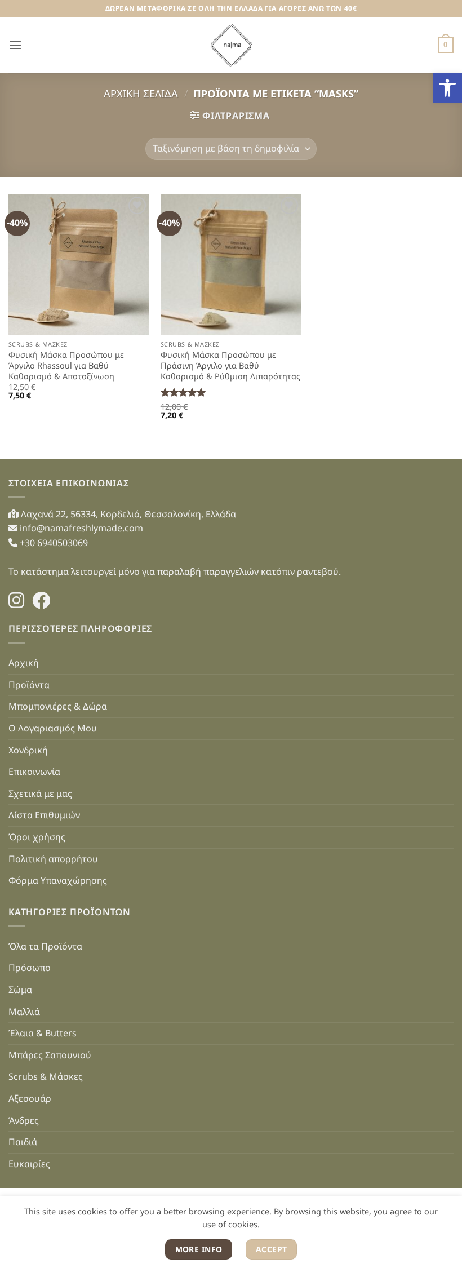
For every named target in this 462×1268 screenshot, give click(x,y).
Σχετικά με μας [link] (40, 793)
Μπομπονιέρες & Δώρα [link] (57, 706)
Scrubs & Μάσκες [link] (45, 1076)
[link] (447, 88)
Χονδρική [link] (28, 750)
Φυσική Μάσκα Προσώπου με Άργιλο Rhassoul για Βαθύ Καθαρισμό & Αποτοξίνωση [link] (66, 365)
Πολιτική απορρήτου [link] (53, 859)
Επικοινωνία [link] (34, 771)
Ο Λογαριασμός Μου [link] (52, 728)
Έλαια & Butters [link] (42, 1033)
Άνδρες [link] (23, 1120)
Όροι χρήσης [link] (36, 837)
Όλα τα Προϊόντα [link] (45, 946)
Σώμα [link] (20, 989)
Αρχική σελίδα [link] (141, 93)
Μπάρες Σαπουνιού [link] (49, 1055)
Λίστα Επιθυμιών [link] (44, 815)
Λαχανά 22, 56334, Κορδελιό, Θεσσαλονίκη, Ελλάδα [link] (127, 514)
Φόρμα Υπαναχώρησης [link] (57, 880)
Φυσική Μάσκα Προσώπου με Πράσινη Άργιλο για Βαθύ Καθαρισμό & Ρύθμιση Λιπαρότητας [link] (230, 365)
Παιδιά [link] (22, 1142)
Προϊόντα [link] (29, 685)
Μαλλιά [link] (24, 1011)
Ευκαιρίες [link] (29, 1164)
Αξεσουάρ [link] (29, 1098)
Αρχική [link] (23, 663)
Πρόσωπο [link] (29, 967)
